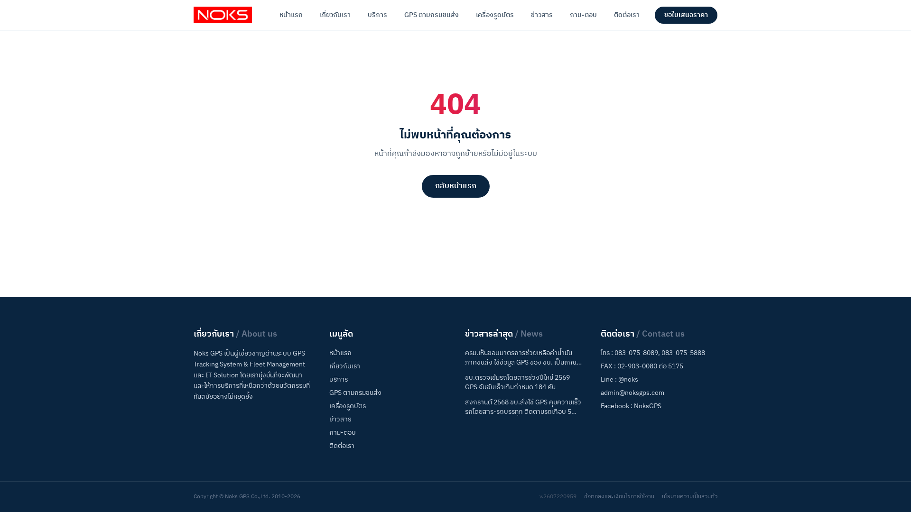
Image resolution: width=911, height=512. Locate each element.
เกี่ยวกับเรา (335, 14)
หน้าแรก (291, 14)
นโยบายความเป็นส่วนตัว (689, 497)
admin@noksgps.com (632, 392)
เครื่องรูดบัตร (495, 14)
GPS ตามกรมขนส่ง (431, 14)
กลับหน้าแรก (455, 186)
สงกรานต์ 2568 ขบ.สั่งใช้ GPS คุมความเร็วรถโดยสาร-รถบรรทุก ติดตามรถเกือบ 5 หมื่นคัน (523, 407)
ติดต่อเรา (627, 14)
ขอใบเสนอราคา (686, 14)
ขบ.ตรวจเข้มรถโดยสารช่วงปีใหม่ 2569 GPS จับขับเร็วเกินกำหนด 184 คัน (517, 382)
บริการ (377, 14)
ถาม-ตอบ (583, 14)
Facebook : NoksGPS (631, 406)
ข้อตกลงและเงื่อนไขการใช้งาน (619, 497)
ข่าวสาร (542, 14)
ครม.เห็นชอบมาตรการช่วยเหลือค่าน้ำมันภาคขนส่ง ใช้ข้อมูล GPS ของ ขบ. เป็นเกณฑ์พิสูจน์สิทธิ (523, 357)
